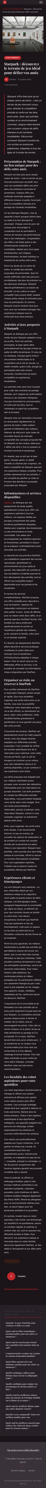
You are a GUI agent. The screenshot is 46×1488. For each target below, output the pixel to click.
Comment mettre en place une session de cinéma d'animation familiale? (23, 1354)
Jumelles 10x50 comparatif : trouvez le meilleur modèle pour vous (23, 1415)
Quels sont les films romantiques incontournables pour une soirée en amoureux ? (21, 1334)
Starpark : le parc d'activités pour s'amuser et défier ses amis (21, 1324)
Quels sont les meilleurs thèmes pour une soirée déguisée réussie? (22, 1407)
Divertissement (16, 9)
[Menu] (40, 2)
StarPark (8, 502)
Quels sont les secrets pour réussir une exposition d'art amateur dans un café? (22, 1345)
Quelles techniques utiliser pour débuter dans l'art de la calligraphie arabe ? (22, 1376)
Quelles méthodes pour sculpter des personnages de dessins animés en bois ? (22, 1387)
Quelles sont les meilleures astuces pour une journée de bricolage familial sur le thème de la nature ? (23, 1398)
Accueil (6, 9)
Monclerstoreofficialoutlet (23, 1450)
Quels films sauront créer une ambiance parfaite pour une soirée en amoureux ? (22, 1364)
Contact (31, 1470)
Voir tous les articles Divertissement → (22, 1289)
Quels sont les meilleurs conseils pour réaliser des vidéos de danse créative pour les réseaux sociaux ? (23, 1426)
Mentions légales (18, 1470)
